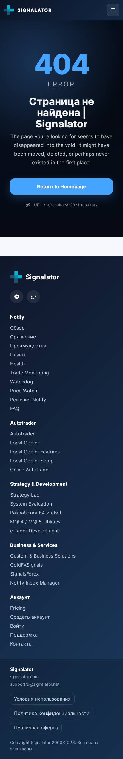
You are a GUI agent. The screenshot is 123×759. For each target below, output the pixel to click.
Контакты (21, 644)
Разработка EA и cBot (35, 513)
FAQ (14, 409)
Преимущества (28, 346)
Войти (17, 626)
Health (17, 364)
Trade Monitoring (29, 373)
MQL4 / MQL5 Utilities (35, 522)
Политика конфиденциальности (52, 713)
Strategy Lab (24, 495)
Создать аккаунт (30, 617)
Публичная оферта (36, 728)
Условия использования (42, 699)
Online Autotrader (30, 470)
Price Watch (23, 391)
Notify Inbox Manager (34, 583)
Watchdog (21, 382)
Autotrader (22, 434)
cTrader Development (34, 531)
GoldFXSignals (26, 565)
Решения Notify (28, 400)
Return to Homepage (61, 186)
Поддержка (24, 635)
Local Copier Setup (32, 461)
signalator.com (24, 676)
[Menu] (113, 10)
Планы (17, 355)
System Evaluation (31, 504)
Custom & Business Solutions (43, 556)
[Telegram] (16, 296)
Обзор (17, 328)
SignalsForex (24, 574)
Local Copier (24, 443)
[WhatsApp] (33, 296)
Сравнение (23, 337)
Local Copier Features (35, 452)
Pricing (18, 608)
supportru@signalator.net (34, 684)
